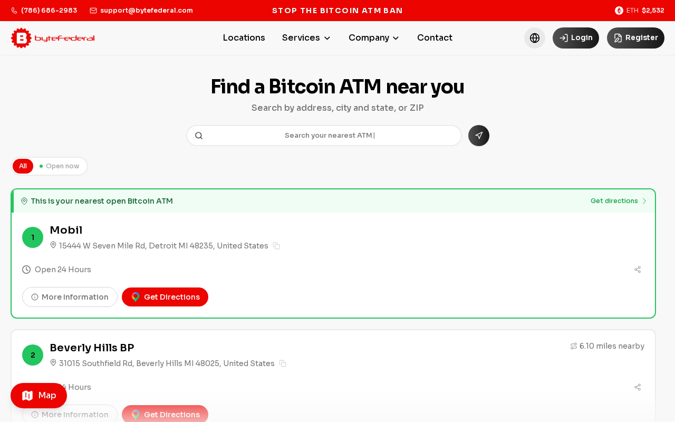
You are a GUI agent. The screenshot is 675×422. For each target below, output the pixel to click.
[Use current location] (478, 135)
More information (75, 297)
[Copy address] (276, 246)
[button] (534, 38)
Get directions (614, 201)
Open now (63, 166)
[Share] (637, 269)
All (23, 166)
